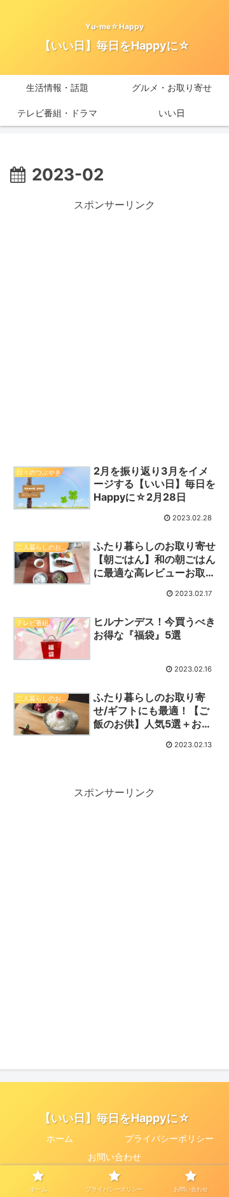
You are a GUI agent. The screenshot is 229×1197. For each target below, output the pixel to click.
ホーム (59, 1138)
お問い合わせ (114, 1156)
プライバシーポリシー (169, 1138)
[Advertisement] (114, 328)
